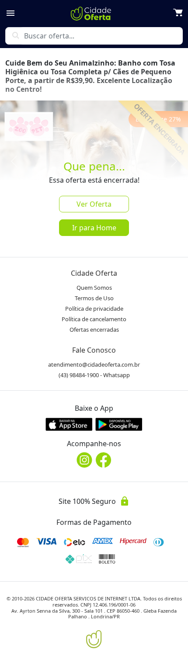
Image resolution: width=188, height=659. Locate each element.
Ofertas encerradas (94, 329)
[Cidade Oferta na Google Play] (119, 424)
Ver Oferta (94, 204)
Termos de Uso (94, 298)
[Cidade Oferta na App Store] (69, 424)
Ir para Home (94, 227)
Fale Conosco (94, 350)
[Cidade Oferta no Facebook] (103, 460)
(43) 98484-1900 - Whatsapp (94, 375)
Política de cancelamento (94, 319)
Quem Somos (94, 287)
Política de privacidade (94, 308)
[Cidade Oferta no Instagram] (84, 460)
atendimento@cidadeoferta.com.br (94, 364)
